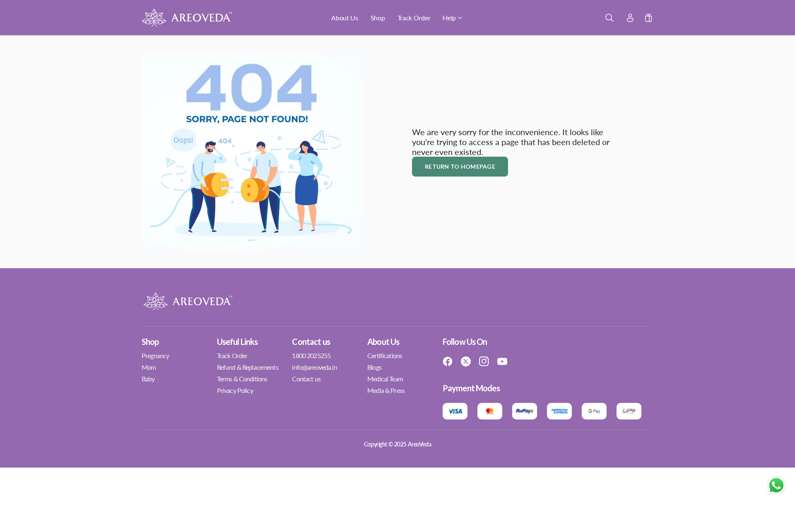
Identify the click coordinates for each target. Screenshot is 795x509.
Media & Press (386, 390)
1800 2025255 (311, 355)
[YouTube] (502, 361)
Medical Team (385, 379)
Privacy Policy (235, 390)
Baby (148, 379)
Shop (378, 18)
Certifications (384, 355)
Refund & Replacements (247, 367)
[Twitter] (466, 361)
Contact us (306, 379)
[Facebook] (448, 361)
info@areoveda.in (314, 367)
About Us (344, 18)
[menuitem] (344, 17)
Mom (149, 367)
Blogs (374, 367)
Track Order (414, 18)
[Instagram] (484, 361)
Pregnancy (155, 355)
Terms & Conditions (242, 379)
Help (449, 18)
